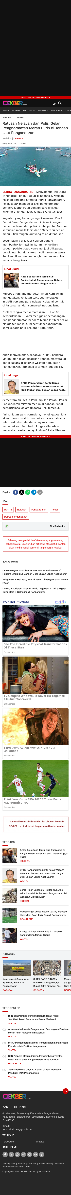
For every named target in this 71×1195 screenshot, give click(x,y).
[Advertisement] (35, 49)
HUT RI (8, 509)
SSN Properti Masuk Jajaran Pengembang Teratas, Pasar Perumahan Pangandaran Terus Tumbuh (35, 1058)
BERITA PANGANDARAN (17, 192)
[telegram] (33, 492)
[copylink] (40, 492)
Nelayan (21, 509)
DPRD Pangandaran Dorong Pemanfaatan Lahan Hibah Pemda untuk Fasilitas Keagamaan (38, 1044)
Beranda (6, 117)
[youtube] (35, 1154)
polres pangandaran (15, 516)
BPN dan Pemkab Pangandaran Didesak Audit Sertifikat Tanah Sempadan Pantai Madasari (33, 1017)
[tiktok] (41, 1154)
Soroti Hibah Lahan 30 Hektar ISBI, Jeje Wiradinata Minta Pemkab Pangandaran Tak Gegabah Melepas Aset (44, 893)
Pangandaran (38, 509)
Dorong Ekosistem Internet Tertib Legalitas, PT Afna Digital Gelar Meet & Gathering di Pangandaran (34, 590)
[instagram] (29, 1154)
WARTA (20, 117)
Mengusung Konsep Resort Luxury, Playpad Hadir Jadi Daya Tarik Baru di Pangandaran (43, 913)
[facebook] (15, 492)
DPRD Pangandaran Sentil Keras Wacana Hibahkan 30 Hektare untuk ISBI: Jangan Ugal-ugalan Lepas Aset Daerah (42, 387)
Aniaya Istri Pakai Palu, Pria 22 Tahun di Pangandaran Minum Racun (35, 581)
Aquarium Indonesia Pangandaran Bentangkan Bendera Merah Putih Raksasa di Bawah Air (38, 1031)
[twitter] (21, 492)
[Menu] (66, 103)
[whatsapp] (27, 492)
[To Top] (66, 1091)
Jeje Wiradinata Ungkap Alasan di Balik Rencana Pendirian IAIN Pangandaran (34, 1071)
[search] (60, 103)
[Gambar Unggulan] (35, 185)
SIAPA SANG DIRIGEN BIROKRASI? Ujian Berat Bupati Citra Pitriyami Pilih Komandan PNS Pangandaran (47, 986)
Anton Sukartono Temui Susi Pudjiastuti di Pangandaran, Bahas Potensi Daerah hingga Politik (41, 280)
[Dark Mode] (54, 103)
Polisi (55, 509)
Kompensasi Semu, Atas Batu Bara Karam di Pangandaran (16, 983)
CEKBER (18, 138)
